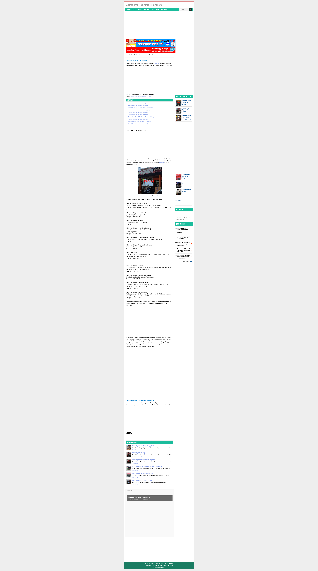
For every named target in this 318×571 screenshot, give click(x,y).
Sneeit (190, 261)
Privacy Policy (147, 9)
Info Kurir (157, 63)
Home (129, 9)
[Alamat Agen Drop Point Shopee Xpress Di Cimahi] (179, 120)
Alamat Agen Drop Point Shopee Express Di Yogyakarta (142, 117)
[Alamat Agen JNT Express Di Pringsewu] (179, 179)
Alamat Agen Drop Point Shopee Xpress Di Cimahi (186, 117)
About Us (147, 563)
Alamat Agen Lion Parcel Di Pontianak (138, 105)
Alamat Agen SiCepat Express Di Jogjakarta (139, 121)
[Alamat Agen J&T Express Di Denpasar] (179, 113)
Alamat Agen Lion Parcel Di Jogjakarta (141, 96)
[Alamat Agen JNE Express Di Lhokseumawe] (179, 106)
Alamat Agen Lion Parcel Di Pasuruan (138, 112)
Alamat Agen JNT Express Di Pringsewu (186, 176)
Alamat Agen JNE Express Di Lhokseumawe (186, 102)
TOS (153, 9)
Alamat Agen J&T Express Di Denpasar (186, 110)
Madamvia (162, 567)
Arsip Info (178, 203)
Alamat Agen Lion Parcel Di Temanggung (139, 110)
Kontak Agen (145, 344)
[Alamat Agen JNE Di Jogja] (179, 194)
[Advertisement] (159, 25)
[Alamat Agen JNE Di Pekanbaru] (179, 187)
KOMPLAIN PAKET (164, 9)
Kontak (153, 563)
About (133, 9)
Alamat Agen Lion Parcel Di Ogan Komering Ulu (140, 107)
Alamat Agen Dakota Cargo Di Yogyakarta (139, 123)
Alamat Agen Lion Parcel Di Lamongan (138, 114)
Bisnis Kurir (178, 200)
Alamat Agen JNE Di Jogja (138, 453)
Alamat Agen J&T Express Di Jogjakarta (138, 103)
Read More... (135, 449)
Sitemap (157, 9)
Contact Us (139, 9)
